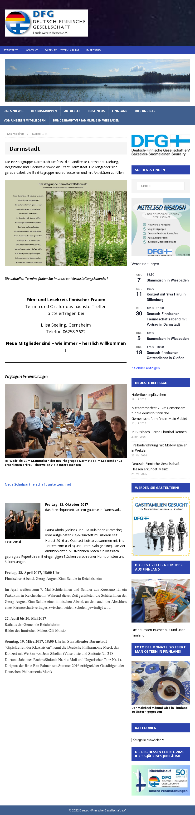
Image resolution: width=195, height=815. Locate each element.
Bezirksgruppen (44, 111)
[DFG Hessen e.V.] (97, 80)
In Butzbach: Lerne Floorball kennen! (159, 432)
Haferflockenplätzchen (149, 394)
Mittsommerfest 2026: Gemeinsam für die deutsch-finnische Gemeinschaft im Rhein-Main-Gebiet (159, 413)
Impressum (93, 50)
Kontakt (31, 50)
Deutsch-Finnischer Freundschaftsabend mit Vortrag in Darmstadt (167, 319)
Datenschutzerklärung (62, 50)
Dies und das (145, 111)
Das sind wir (14, 111)
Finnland (119, 111)
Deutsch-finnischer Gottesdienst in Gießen (166, 355)
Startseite (11, 50)
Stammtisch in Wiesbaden (168, 280)
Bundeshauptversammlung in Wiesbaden (86, 120)
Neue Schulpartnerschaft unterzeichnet (38, 484)
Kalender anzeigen (146, 367)
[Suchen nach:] (160, 186)
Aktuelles (72, 111)
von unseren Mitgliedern (25, 120)
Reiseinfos (96, 111)
